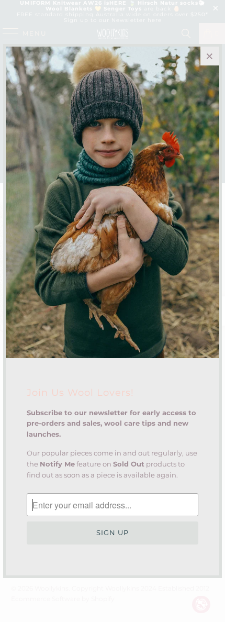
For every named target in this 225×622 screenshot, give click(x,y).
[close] (209, 56)
